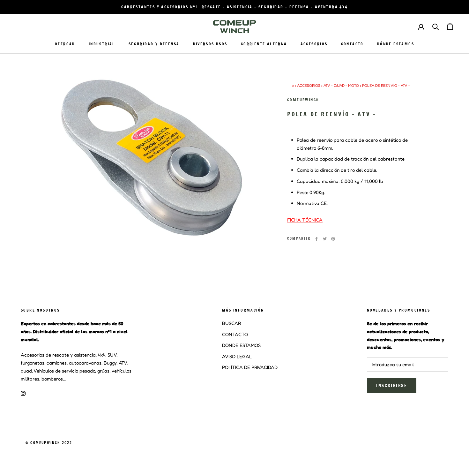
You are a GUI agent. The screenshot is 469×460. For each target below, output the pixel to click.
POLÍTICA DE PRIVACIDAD (250, 367)
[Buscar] (435, 26)
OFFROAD (65, 44)
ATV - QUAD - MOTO (341, 85)
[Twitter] (325, 239)
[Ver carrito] (450, 26)
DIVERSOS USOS (210, 44)
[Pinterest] (333, 239)
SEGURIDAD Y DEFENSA (154, 44)
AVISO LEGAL (237, 356)
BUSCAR (231, 323)
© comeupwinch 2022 (49, 442)
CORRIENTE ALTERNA (264, 44)
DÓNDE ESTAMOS (395, 44)
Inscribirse (391, 385)
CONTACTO (352, 44)
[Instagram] (23, 393)
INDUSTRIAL (102, 44)
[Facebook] (316, 239)
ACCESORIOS (314, 44)
